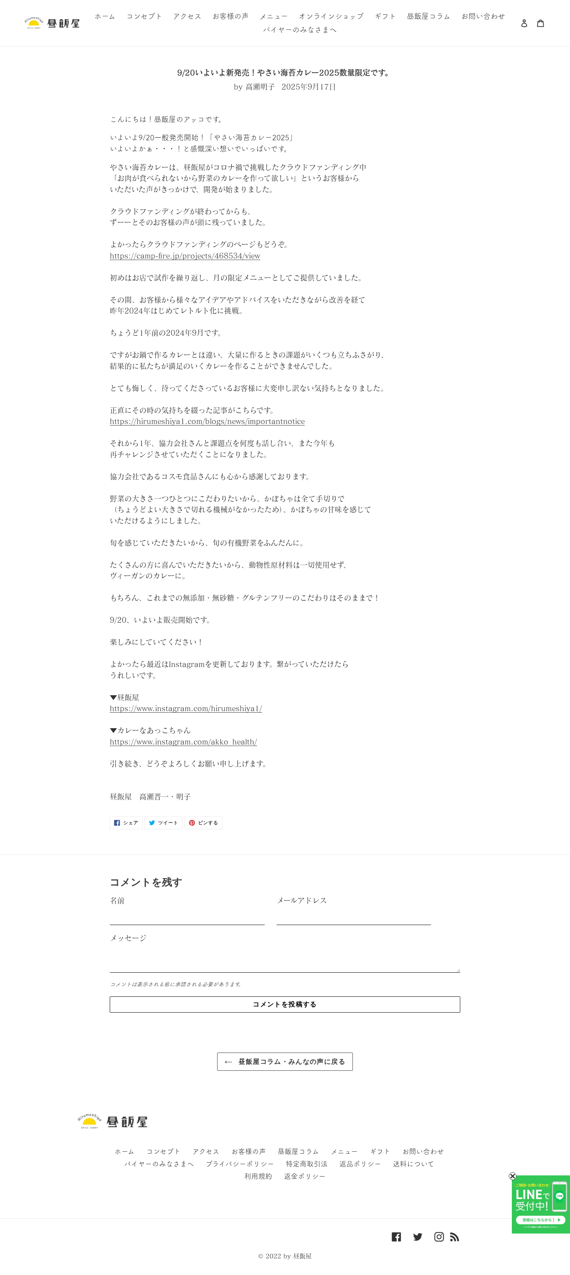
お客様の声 (248, 1151)
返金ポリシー (305, 1176)
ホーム (124, 1151)
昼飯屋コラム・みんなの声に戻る (290, 1061)
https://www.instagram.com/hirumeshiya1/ (186, 708)
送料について (413, 1163)
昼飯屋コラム (298, 1151)
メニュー (344, 1151)
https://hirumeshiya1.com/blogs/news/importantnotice (207, 421)
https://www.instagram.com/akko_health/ (183, 741)
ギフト (380, 1151)
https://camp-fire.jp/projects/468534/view (185, 255)
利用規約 (258, 1176)
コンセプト (163, 1151)
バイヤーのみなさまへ (159, 1163)
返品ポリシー (360, 1163)
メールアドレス (301, 900)
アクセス (205, 1151)
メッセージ (128, 938)
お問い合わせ (423, 1151)
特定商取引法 (307, 1163)
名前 (117, 900)
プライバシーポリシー (240, 1163)
